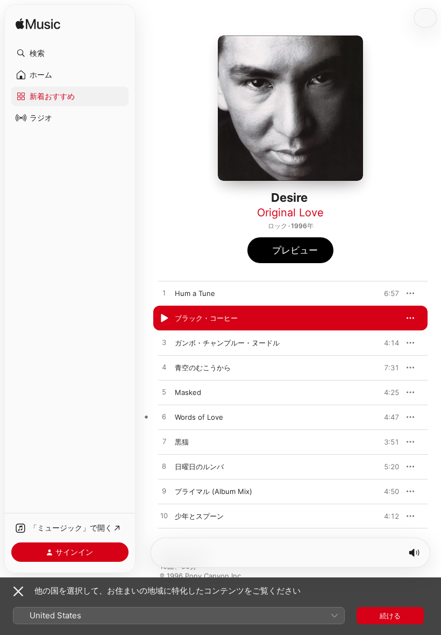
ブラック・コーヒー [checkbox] (206, 318)
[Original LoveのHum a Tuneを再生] (164, 293)
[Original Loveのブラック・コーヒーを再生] (164, 318)
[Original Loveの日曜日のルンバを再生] (164, 466)
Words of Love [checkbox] (199, 417)
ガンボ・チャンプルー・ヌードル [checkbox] (227, 342)
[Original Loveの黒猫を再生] (164, 442)
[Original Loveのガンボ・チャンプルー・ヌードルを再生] (164, 343)
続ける (390, 615)
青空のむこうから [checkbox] (203, 367)
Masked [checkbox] (188, 392)
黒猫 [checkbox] (182, 442)
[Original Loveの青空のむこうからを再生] (164, 367)
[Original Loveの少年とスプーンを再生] (164, 516)
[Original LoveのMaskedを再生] (164, 392)
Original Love (290, 212)
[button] (70, 53)
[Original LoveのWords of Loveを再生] (164, 417)
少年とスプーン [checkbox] (199, 516)
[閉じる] (18, 591)
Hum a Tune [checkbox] (195, 293)
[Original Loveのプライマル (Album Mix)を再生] (164, 491)
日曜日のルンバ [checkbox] (199, 466)
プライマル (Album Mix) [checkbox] (213, 491)
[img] (38, 24)
